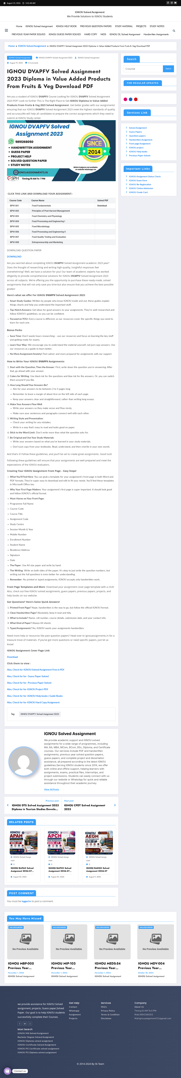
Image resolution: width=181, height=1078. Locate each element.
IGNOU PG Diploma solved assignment (37, 1052)
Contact (73, 1007)
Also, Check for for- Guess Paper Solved (28, 676)
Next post (69, 800)
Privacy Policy (108, 1011)
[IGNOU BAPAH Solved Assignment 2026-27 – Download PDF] (23, 842)
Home (19, 26)
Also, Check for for (16, 696)
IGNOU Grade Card (138, 192)
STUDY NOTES (157, 26)
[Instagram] (125, 99)
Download (12, 657)
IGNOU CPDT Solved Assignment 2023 (84, 807)
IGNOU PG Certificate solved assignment (38, 1049)
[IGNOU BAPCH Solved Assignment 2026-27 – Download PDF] (61, 842)
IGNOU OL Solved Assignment (125, 34)
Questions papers (137, 136)
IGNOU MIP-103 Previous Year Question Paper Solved (68, 965)
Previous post (52, 800)
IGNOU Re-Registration (140, 184)
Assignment (75, 1015)
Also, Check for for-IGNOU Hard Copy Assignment (33, 702)
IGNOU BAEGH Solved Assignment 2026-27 (97, 870)
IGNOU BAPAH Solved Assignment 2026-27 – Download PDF (22, 870)
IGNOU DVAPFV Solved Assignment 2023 (55, 57)
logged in (26, 901)
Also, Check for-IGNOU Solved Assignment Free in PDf (35, 670)
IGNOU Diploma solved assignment (35, 1041)
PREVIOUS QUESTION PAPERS (96, 26)
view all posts (51, 789)
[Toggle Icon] (6, 31)
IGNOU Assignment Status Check (145, 177)
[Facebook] (130, 99)
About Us (139, 1007)
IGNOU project (136, 148)
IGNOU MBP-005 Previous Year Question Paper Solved (25, 965)
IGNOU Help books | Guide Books (45, 696)
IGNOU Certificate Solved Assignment (37, 1045)
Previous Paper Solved (139, 156)
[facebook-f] (168, 2)
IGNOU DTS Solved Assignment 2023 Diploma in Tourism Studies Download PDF (35, 807)
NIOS (103, 34)
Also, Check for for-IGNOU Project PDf (27, 689)
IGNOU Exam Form (138, 180)
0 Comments (33, 63)
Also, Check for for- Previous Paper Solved (29, 683)
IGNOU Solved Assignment (90, 12)
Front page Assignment (140, 144)
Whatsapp (74, 1011)
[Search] (174, 30)
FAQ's (104, 1007)
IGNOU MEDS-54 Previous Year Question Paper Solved (112, 965)
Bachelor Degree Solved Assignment (36, 1037)
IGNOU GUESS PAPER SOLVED (65, 34)
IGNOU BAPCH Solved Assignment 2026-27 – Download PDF (60, 870)
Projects (73, 1018)
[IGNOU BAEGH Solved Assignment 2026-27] (99, 842)
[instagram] (171, 2)
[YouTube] (136, 99)
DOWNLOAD (14, 257)
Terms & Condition (110, 1015)
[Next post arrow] (115, 805)
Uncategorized (16, 927)
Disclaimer (106, 1018)
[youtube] (175, 2)
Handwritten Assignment (140, 140)
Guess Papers (135, 132)
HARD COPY (90, 34)
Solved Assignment (138, 128)
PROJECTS (141, 26)
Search (131, 59)
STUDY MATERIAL (124, 26)
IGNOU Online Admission (141, 188)
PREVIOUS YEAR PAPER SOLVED (28, 34)
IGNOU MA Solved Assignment (33, 1033)
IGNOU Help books (138, 152)
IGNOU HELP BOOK (66, 26)
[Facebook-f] (20, 1024)
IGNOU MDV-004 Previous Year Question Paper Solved (155, 965)
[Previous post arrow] (8, 805)
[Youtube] (25, 1024)
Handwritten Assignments (156, 34)
